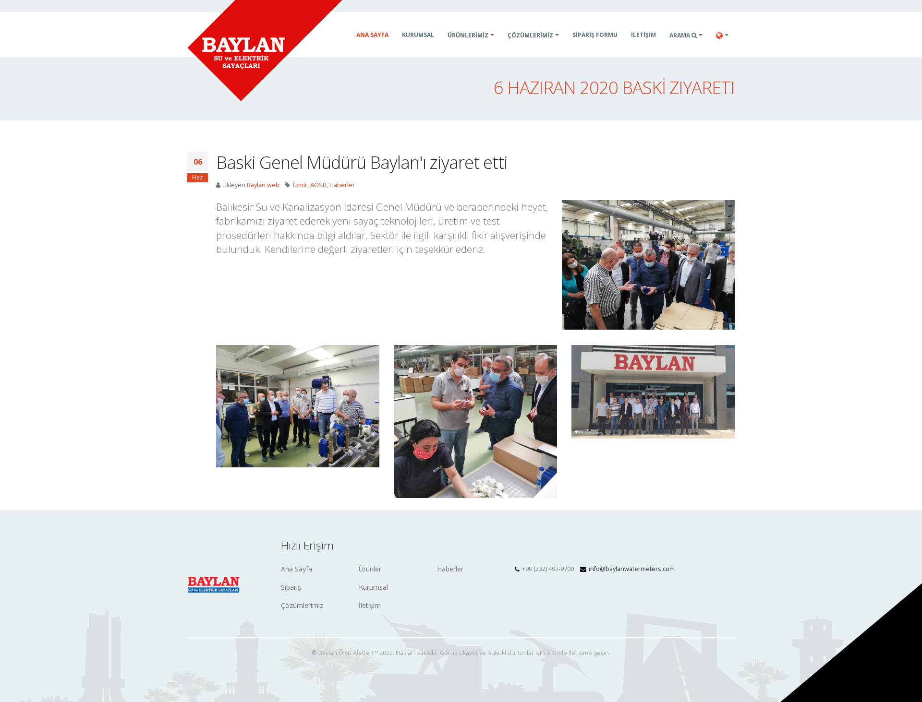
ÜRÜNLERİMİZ (468, 35)
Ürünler (370, 568)
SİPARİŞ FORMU (595, 35)
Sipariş (291, 587)
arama (680, 35)
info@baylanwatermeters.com (632, 569)
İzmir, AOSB (310, 185)
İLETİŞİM (643, 35)
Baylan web (263, 185)
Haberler (342, 185)
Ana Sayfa (372, 35)
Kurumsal (418, 35)
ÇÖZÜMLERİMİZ (530, 35)
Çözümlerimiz (302, 605)
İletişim (370, 605)
